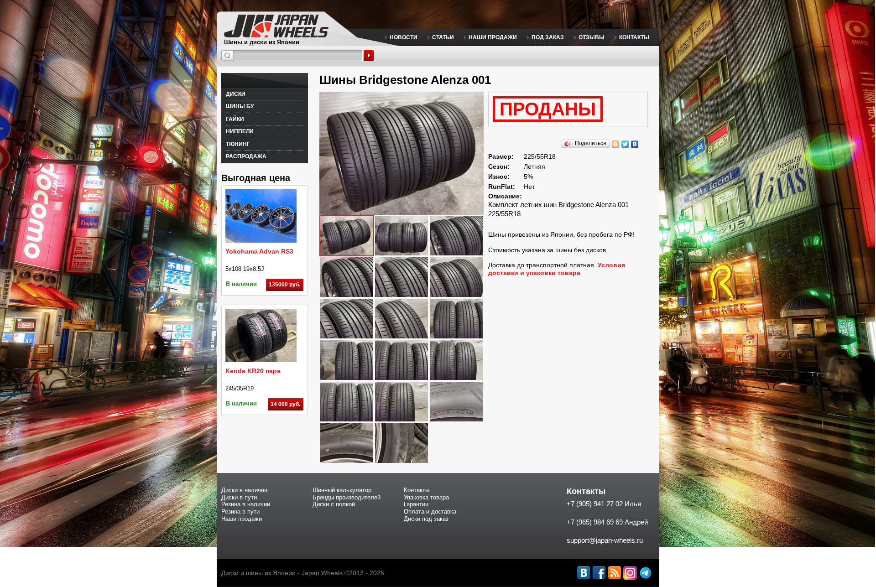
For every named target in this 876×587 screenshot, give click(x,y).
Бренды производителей (347, 497)
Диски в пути (239, 497)
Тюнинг (238, 144)
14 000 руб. (285, 404)
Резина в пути (240, 511)
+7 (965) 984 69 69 (595, 522)
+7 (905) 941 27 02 (595, 504)
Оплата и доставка (430, 511)
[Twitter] (625, 144)
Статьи (443, 37)
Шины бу (240, 106)
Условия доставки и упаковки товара (556, 268)
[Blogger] (615, 144)
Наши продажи (493, 37)
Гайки (235, 119)
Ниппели (240, 131)
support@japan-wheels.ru (605, 540)
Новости (403, 37)
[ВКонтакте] (635, 144)
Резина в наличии (245, 504)
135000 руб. (284, 284)
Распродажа (246, 156)
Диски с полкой (334, 504)
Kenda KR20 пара (253, 370)
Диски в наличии (244, 490)
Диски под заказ (426, 518)
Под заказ (548, 37)
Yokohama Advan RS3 (259, 251)
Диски (235, 94)
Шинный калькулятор (342, 490)
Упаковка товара (426, 497)
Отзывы (592, 37)
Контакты (634, 37)
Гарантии (416, 504)
